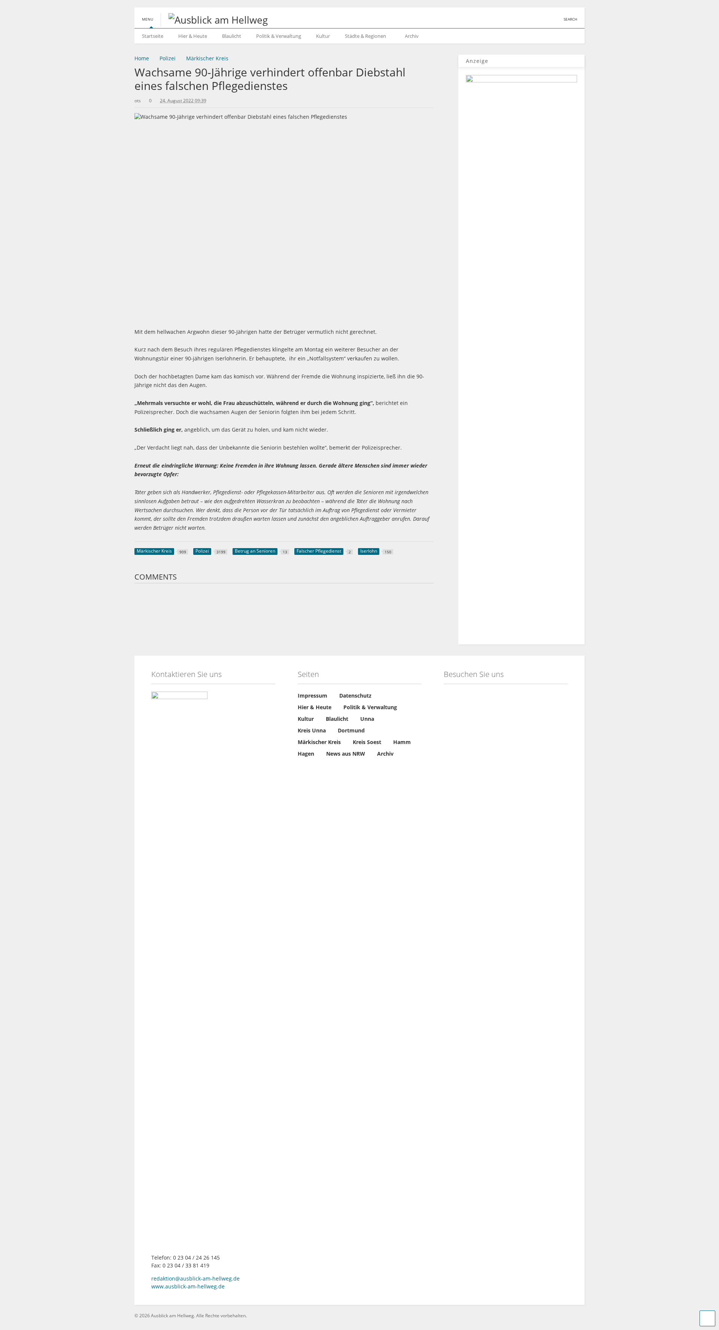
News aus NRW (345, 753)
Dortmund (351, 730)
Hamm (402, 742)
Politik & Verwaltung (278, 36)
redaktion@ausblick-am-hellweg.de (195, 1278)
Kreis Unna (312, 730)
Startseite (152, 36)
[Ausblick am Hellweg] (214, 20)
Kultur (323, 36)
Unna (367, 718)
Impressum (312, 695)
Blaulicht (231, 36)
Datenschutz (355, 695)
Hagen (306, 753)
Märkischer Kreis (319, 742)
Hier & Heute (192, 36)
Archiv (412, 36)
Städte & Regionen (365, 36)
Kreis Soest (367, 742)
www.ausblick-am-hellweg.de (188, 1286)
